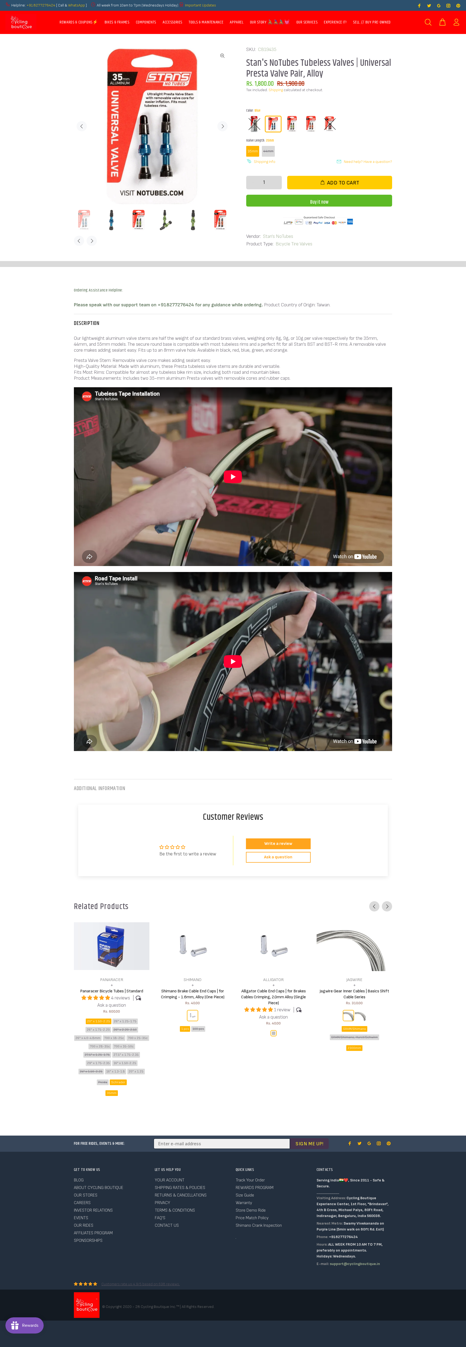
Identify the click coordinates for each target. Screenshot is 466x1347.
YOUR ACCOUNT (169, 1180)
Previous (82, 126)
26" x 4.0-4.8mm (88, 1038)
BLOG (79, 1180)
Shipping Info (264, 161)
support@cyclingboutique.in (355, 1264)
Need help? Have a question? (368, 161)
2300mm (354, 1048)
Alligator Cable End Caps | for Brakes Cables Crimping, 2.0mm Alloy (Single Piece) (273, 997)
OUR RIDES (83, 1225)
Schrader (118, 1082)
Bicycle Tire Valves (294, 244)
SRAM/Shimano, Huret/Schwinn (354, 1037)
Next (222, 126)
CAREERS (82, 1202)
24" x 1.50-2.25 (91, 1072)
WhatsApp (77, 5)
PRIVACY (162, 1202)
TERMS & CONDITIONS (175, 1210)
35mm (253, 151)
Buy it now (319, 202)
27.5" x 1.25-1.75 (97, 1055)
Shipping (276, 90)
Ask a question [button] (278, 857)
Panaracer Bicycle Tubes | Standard (111, 991)
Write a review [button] (278, 843)
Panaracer (111, 979)
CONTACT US (167, 1225)
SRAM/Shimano (354, 1029)
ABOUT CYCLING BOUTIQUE (98, 1187)
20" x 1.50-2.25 (98, 1021)
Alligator (273, 979)
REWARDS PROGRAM (254, 1187)
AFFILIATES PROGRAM (93, 1233)
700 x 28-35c (100, 1046)
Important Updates (200, 5)
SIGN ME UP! (309, 1144)
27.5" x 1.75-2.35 (126, 1055)
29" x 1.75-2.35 (98, 1063)
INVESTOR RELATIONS (93, 1210)
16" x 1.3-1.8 (115, 1072)
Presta (102, 1082)
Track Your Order (250, 1180)
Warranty (244, 1202)
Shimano (192, 979)
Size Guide (245, 1195)
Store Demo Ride (251, 1210)
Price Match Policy (252, 1218)
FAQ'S (160, 1218)
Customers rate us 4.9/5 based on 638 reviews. (140, 1284)
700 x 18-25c (114, 1038)
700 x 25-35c (138, 1038)
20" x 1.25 (136, 1072)
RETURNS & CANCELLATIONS (181, 1195)
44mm (268, 151)
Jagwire (354, 979)
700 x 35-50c (124, 1046)
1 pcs (185, 1029)
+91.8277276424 (40, 5)
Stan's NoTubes (278, 236)
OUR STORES (85, 1195)
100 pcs (198, 1029)
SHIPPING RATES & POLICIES (180, 1187)
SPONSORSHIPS (88, 1240)
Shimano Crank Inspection (259, 1225)
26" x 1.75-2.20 (98, 1030)
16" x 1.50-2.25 (125, 1063)
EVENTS (81, 1218)
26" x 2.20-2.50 (125, 1030)
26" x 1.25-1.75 (125, 1021)
